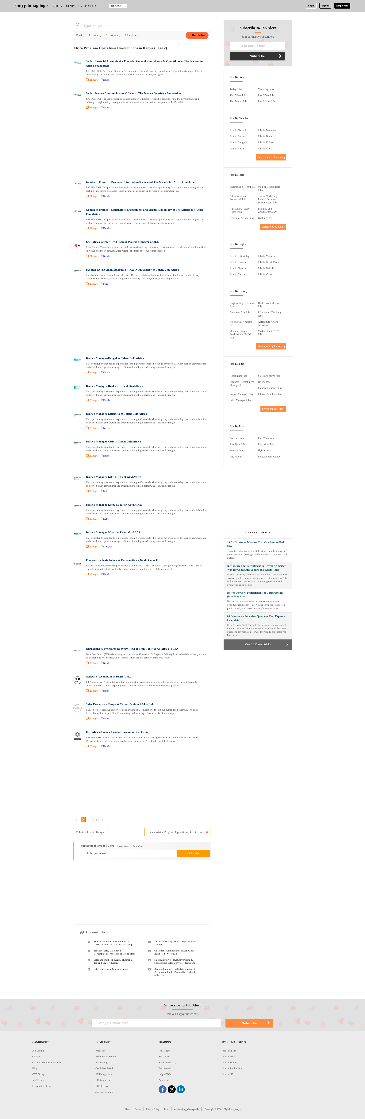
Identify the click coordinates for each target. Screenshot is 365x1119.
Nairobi (106, 80)
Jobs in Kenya (229, 1056)
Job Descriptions (104, 1091)
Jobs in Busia (237, 148)
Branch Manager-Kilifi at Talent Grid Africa (113, 476)
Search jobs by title (272, 408)
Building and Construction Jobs (267, 210)
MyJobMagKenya (232, 1109)
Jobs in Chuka (265, 148)
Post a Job (100, 1050)
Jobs (56, 6)
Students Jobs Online (269, 456)
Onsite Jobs (236, 456)
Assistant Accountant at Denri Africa (109, 676)
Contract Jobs (237, 438)
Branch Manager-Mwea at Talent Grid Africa (114, 532)
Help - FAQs (165, 1074)
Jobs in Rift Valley (239, 256)
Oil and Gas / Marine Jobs (241, 323)
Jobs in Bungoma (239, 142)
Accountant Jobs (238, 375)
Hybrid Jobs (264, 450)
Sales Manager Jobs (240, 400)
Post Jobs (91, 6)
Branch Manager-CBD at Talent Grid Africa (113, 441)
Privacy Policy (152, 1109)
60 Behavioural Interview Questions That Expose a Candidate (256, 618)
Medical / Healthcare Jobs (269, 188)
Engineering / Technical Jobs (242, 188)
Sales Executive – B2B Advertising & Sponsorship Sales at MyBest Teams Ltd (174, 961)
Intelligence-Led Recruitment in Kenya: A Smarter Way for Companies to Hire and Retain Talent (256, 568)
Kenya (118, 5)
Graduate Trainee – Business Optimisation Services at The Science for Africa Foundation (141, 181)
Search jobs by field (272, 226)
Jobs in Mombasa (267, 130)
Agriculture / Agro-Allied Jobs (240, 210)
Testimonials (165, 1068)
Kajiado (106, 372)
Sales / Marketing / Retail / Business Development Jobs (268, 199)
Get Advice (71, 6)
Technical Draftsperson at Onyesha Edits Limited (175, 943)
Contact (138, 1109)
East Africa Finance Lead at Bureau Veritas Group (117, 732)
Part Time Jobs (238, 444)
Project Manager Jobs (241, 394)
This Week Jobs (238, 95)
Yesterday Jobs (266, 89)
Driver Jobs (264, 381)
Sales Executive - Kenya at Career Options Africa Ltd (119, 704)
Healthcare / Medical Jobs (269, 305)
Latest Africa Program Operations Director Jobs (176, 832)
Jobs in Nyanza (238, 268)
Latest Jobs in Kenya (91, 832)
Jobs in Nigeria (229, 1062)
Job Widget (164, 1050)
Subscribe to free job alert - (112, 845)
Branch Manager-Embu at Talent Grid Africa (114, 504)
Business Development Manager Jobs (242, 383)
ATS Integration (103, 1074)
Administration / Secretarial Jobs (238, 198)
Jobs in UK (227, 1074)
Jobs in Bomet (265, 136)
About (127, 1109)
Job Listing (38, 1050)
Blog (34, 1068)
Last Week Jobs (266, 95)
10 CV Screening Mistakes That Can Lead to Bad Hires (255, 544)
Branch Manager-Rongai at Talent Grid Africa (115, 358)
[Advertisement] (141, 145)
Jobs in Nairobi (238, 130)
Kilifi (105, 491)
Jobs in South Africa (232, 1068)
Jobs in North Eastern (269, 262)
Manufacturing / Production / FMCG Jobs (240, 334)
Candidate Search (104, 1068)
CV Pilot (36, 1056)
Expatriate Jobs (266, 444)
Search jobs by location (270, 157)
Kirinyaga (107, 546)
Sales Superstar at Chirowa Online (111, 968)
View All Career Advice (258, 644)
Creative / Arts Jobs (240, 312)
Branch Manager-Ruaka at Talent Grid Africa (114, 386)
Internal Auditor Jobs (269, 394)
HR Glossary (101, 1086)
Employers (342, 5)
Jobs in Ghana (229, 1050)
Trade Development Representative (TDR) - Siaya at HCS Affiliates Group (113, 943)
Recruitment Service (105, 1056)
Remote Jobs (236, 450)
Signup (325, 5)
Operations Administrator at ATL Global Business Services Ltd (174, 952)
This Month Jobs (239, 101)
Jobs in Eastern (238, 262)
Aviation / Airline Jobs (242, 217)
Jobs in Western (266, 256)
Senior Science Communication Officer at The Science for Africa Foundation (133, 93)
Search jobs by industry (270, 346)
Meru (105, 284)
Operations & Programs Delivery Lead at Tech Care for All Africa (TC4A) (132, 648)
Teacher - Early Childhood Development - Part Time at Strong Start (114, 952)
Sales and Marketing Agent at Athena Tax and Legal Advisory (113, 961)
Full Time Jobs (266, 438)
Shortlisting (101, 1062)
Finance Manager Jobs (270, 387)
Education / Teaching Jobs (269, 314)
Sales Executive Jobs (269, 375)
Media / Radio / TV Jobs (268, 333)
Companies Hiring (41, 1086)
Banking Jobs (265, 217)
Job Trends (38, 1080)
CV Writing (38, 1074)
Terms (166, 1109)
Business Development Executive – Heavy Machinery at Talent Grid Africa (132, 269)
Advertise (163, 1080)
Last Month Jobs (267, 101)
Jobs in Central (238, 274)
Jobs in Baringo (238, 136)
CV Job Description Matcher (47, 1062)
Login (311, 5)
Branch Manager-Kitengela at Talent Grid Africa (116, 413)
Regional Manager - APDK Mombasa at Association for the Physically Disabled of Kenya (174, 971)
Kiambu (106, 400)
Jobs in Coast (265, 274)
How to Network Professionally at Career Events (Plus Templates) (255, 594)
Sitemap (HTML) (167, 1062)
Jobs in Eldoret (266, 142)
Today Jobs (236, 89)
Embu (106, 519)
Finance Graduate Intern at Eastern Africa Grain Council (122, 560)
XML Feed (164, 1056)
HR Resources (102, 1080)
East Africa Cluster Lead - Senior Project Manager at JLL (122, 241)
